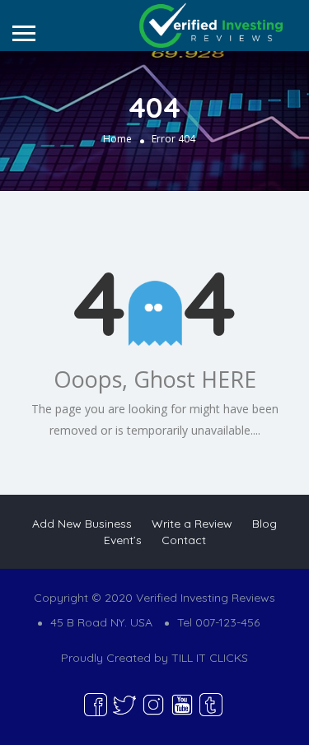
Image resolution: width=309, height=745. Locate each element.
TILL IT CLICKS (209, 657)
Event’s (123, 540)
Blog (264, 523)
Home (117, 139)
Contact (184, 540)
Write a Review (192, 523)
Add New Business (82, 523)
